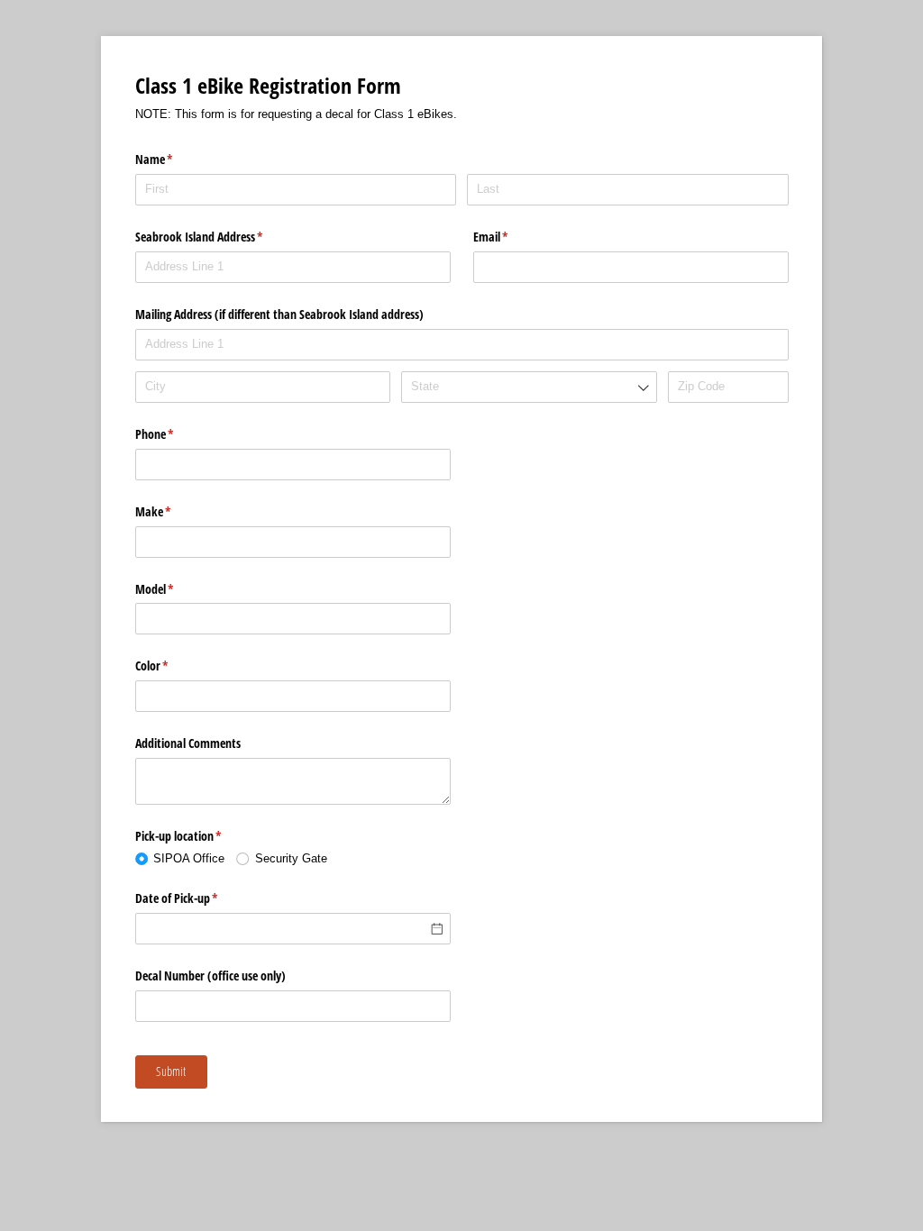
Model (175, 588)
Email (512, 236)
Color (173, 665)
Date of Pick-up (197, 898)
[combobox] (528, 387)
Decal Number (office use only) (210, 975)
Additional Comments (188, 743)
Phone (175, 433)
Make (174, 511)
